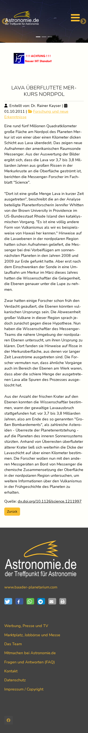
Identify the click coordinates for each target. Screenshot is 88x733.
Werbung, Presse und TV (26, 625)
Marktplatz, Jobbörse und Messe (32, 635)
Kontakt (11, 671)
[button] (9, 601)
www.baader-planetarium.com (30, 587)
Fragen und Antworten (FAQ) (29, 662)
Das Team (13, 644)
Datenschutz (15, 680)
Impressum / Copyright (23, 689)
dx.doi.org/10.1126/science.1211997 (50, 501)
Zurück (12, 511)
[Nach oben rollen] (78, 723)
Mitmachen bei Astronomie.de (30, 652)
